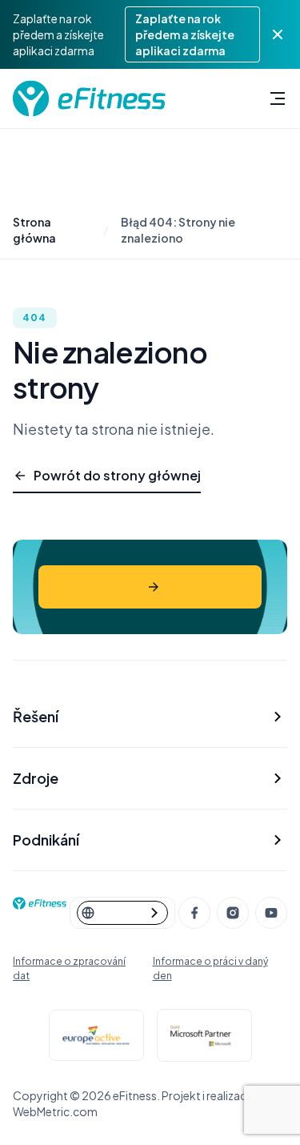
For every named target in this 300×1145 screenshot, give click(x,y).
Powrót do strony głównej (117, 475)
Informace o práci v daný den (210, 968)
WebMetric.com (55, 1111)
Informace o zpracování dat (69, 968)
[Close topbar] (277, 34)
